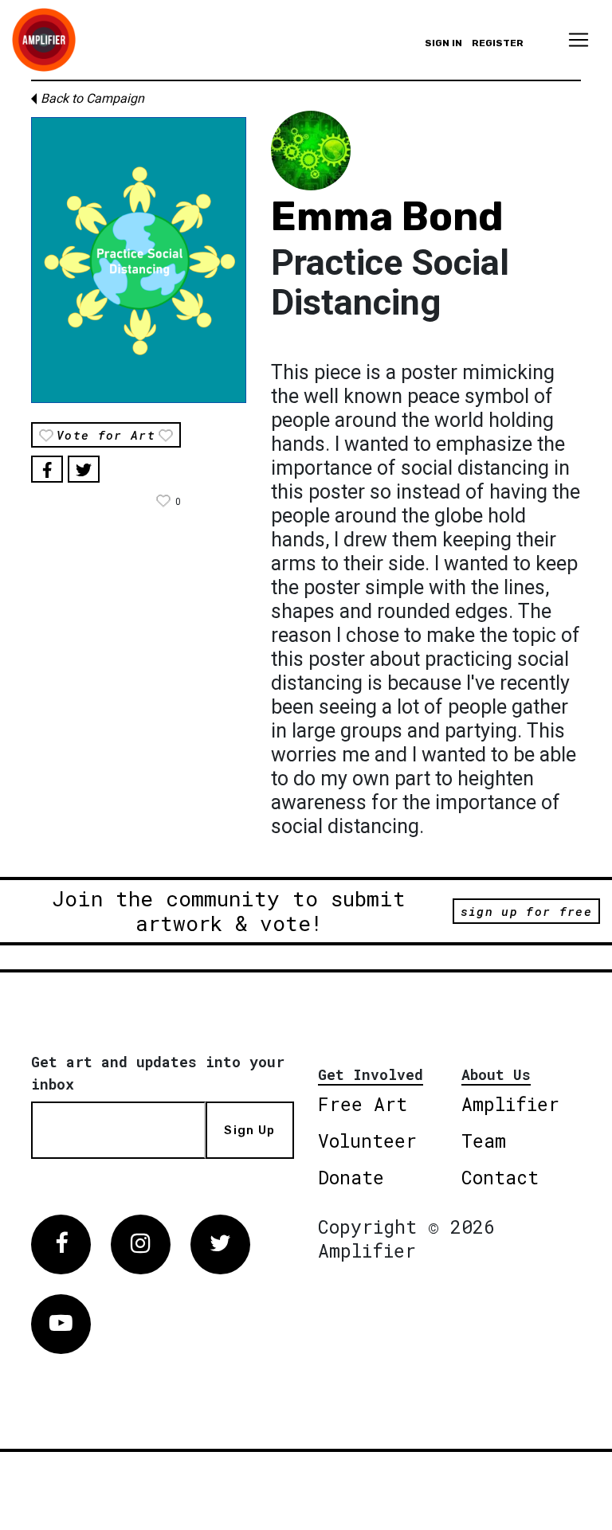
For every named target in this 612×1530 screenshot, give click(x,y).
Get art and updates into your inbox (157, 1073)
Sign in (443, 43)
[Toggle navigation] (578, 40)
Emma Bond (387, 217)
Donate (351, 1177)
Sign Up (249, 1130)
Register (498, 43)
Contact (500, 1177)
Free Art (362, 1104)
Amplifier (510, 1104)
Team (483, 1140)
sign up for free (526, 911)
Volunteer (367, 1140)
